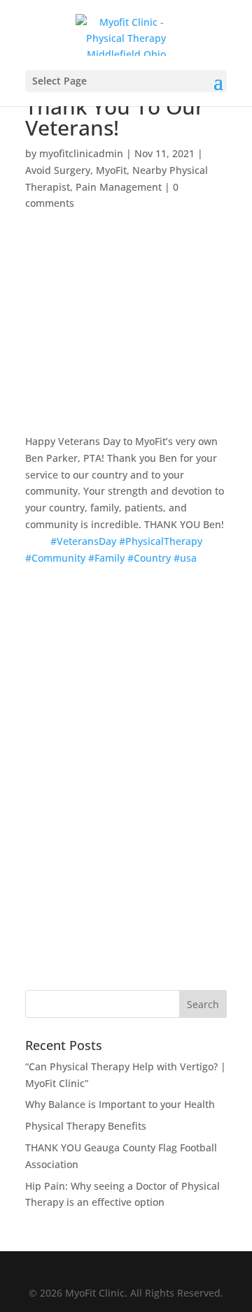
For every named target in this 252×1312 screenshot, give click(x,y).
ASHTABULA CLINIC (126, 849)
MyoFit (111, 170)
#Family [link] (106, 557)
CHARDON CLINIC (126, 735)
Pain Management (119, 187)
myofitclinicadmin (81, 153)
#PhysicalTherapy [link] (160, 541)
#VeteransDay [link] (83, 541)
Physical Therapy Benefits (85, 1125)
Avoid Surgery (57, 170)
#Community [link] (55, 557)
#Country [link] (149, 557)
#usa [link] (185, 557)
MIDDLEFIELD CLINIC (126, 792)
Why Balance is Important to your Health (120, 1104)
